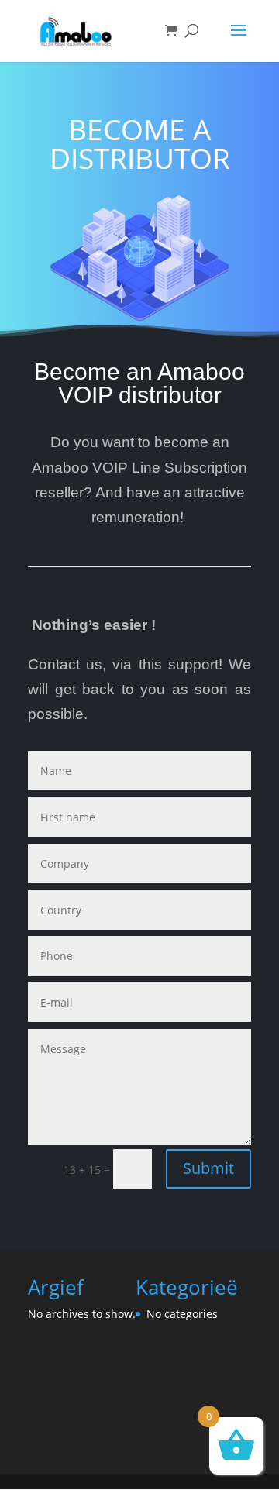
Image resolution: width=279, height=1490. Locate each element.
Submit (208, 1168)
